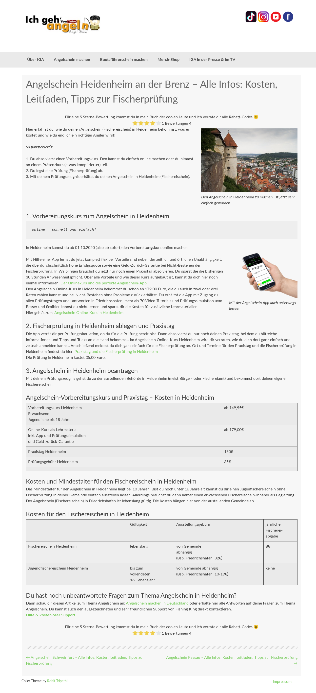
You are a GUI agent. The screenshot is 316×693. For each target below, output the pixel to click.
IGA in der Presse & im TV (212, 60)
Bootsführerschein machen (124, 60)
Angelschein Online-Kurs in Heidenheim (88, 313)
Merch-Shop (168, 60)
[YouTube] (275, 21)
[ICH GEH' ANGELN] (76, 24)
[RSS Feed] (288, 21)
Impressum (282, 682)
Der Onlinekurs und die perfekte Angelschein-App (103, 283)
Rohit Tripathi (57, 681)
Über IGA (35, 60)
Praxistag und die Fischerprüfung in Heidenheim (116, 352)
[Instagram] (263, 21)
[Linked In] (251, 21)
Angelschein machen (72, 60)
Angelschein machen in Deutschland (157, 603)
